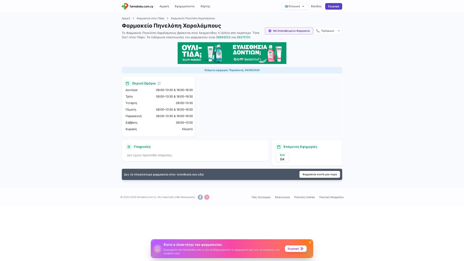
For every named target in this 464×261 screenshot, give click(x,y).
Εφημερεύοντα (185, 6)
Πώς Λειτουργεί (261, 197)
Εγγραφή (333, 6)
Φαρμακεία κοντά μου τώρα (320, 174)
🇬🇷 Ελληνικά (292, 6)
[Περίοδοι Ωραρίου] (159, 83)
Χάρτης (205, 6)
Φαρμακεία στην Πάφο (150, 18)
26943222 (223, 37)
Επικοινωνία (282, 197)
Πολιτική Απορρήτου (331, 197)
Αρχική (164, 6)
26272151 (243, 37)
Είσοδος (316, 6)
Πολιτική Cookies (304, 197)
